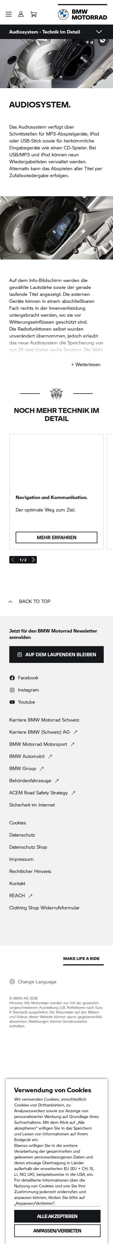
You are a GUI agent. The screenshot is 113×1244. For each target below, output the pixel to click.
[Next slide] (33, 559)
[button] (9, 14)
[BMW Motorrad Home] (82, 14)
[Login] (20, 12)
